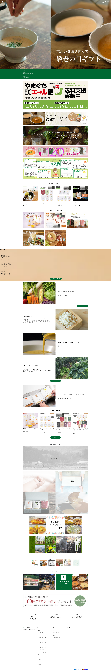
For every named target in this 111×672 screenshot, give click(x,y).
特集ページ (38, 654)
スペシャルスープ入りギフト (42, 637)
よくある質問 (54, 638)
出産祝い (39, 659)
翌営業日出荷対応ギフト (41, 634)
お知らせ (53, 640)
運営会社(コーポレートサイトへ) (56, 632)
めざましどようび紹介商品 (42, 661)
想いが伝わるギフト (41, 656)
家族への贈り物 (40, 657)
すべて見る (55, 437)
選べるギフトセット (41, 635)
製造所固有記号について (51, 668)
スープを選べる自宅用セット (42, 647)
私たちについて (55, 380)
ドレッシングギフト (41, 640)
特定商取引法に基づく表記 (43, 668)
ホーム (38, 627)
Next (110, 34)
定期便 (53, 627)
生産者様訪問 (40, 664)
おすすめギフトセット (41, 639)
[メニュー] (108, 2)
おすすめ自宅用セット (41, 649)
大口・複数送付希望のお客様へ (56, 637)
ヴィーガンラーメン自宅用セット (43, 652)
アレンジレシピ (40, 662)
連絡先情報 (38, 668)
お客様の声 (53, 635)
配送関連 (35, 668)
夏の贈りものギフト (41, 632)
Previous (0, 34)
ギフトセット (39, 630)
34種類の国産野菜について (82, 306)
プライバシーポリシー (29, 668)
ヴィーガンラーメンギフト (42, 642)
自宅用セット (39, 644)
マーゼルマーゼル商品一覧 (56, 278)
